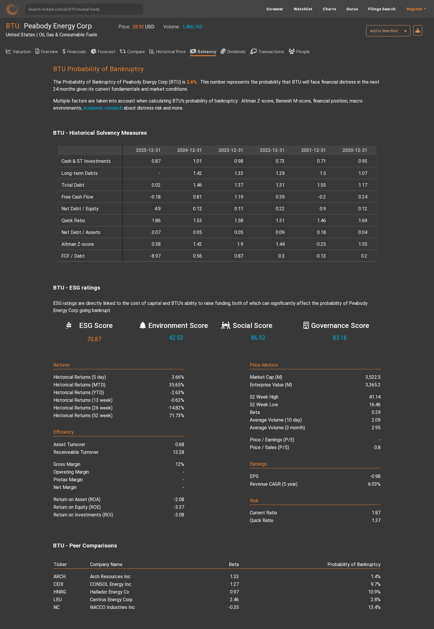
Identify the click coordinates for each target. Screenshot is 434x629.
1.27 (234, 584)
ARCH (59, 576)
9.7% (376, 584)
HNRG (59, 592)
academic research (103, 108)
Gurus (352, 8)
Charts (329, 8)
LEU (57, 599)
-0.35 (233, 607)
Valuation (22, 51)
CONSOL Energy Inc (110, 584)
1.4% (376, 576)
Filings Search (382, 8)
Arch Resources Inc (110, 576)
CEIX (58, 584)
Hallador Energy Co (109, 592)
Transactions (271, 51)
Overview (49, 51)
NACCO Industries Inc (112, 607)
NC (56, 607)
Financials (76, 51)
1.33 (234, 576)
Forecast (106, 51)
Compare (136, 51)
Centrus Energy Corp (111, 599)
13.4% (374, 607)
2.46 (234, 599)
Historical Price (171, 51)
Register (415, 8)
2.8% (376, 599)
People (303, 51)
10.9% (374, 592)
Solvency (207, 51)
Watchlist (303, 8)
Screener (274, 8)
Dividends (236, 51)
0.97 (234, 592)
